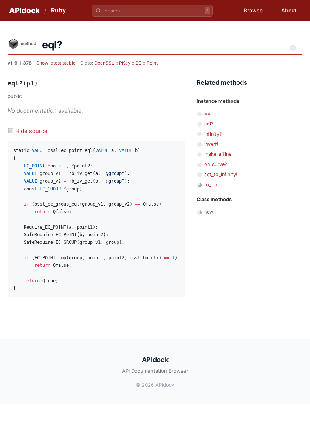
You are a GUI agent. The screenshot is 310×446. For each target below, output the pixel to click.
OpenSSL (104, 63)
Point (152, 63)
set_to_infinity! (220, 174)
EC (139, 63)
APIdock (24, 10)
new (208, 212)
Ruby (58, 10)
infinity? (213, 134)
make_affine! (218, 154)
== (207, 113)
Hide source (31, 131)
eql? (208, 124)
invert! (211, 144)
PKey (124, 63)
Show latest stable (56, 63)
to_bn (210, 184)
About (288, 10)
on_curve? (215, 164)
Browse (253, 10)
